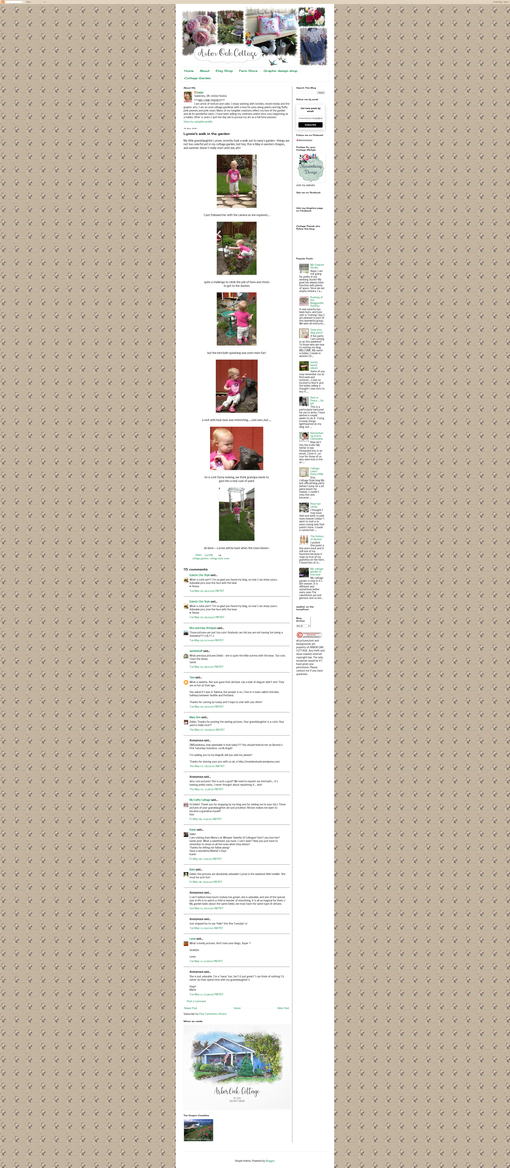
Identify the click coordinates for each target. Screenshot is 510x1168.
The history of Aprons (317, 538)
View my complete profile (198, 122)
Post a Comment (196, 1001)
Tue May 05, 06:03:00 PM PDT (207, 591)
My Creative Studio (317, 266)
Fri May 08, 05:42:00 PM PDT (206, 882)
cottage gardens (200, 558)
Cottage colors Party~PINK (316, 471)
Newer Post (190, 1008)
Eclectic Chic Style (200, 575)
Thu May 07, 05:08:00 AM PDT (207, 730)
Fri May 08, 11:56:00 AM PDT (206, 859)
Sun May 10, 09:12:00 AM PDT (207, 908)
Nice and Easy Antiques (203, 628)
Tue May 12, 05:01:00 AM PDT (206, 928)
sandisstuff (196, 651)
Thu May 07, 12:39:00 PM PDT (207, 789)
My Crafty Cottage (200, 800)
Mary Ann (195, 717)
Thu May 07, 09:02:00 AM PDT (207, 766)
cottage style (216, 558)
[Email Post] (219, 555)
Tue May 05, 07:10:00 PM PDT (207, 640)
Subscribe (310, 125)
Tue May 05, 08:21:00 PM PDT (207, 667)
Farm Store (248, 71)
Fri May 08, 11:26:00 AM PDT (206, 819)
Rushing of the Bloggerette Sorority (317, 302)
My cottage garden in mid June (316, 572)
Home (189, 71)
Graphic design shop (281, 71)
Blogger (270, 1161)
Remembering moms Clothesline (317, 436)
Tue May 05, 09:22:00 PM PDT (207, 707)
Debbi (200, 93)
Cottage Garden (197, 78)
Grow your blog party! (316, 331)
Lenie (193, 939)
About (205, 71)
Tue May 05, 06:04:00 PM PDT (207, 617)
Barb (192, 869)
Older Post (283, 1008)
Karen (193, 830)
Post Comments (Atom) (213, 1014)
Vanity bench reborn (314, 365)
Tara (192, 677)
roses (226, 558)
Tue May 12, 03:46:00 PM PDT (207, 994)
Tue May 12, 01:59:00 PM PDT (206, 961)
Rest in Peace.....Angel (317, 401)
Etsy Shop (224, 71)
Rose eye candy (315, 505)
